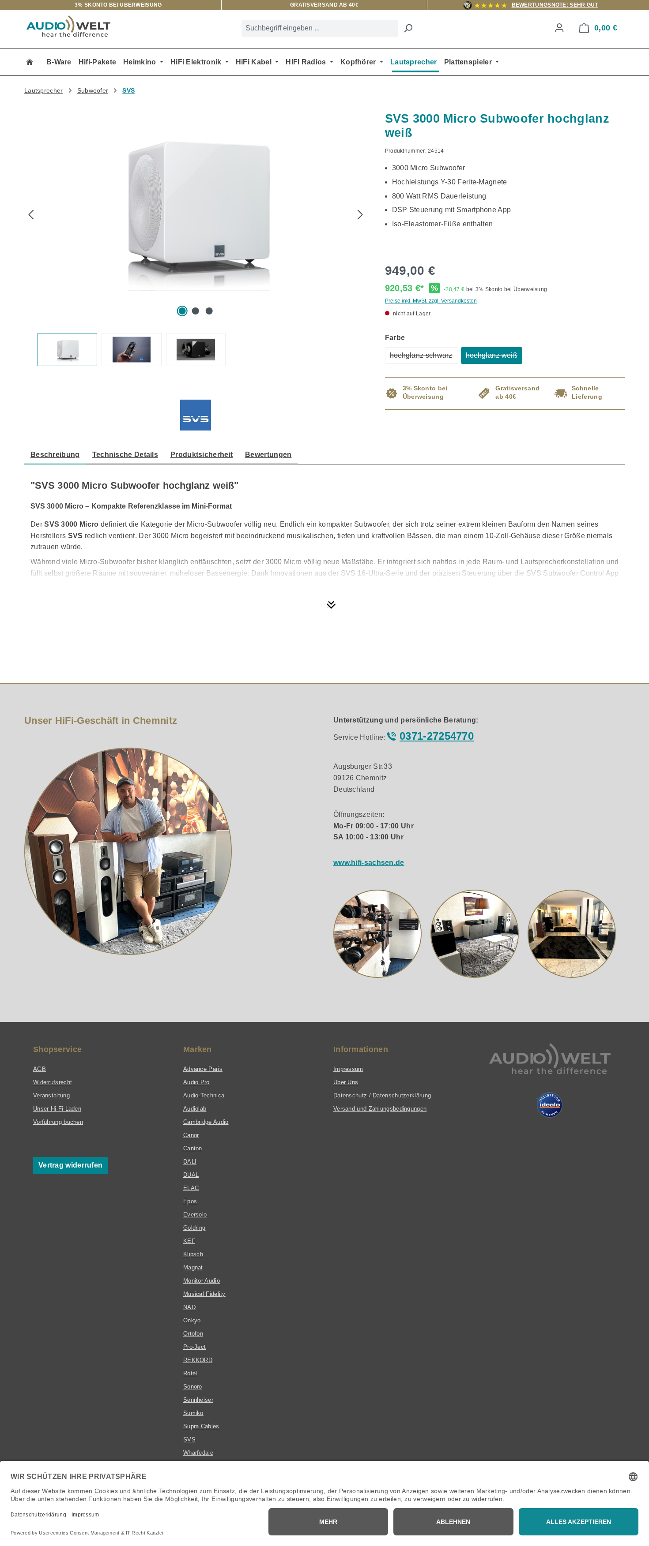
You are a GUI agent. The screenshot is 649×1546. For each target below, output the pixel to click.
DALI (189, 1161)
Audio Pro (196, 1082)
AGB (39, 1069)
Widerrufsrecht (52, 1082)
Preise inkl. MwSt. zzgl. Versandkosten (431, 301)
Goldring (194, 1227)
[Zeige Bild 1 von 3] (182, 310)
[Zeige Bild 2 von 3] (195, 310)
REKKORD (197, 1360)
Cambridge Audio (206, 1122)
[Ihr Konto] (559, 28)
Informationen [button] (360, 1049)
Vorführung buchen (58, 1122)
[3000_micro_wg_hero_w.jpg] (195, 206)
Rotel (190, 1373)
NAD (189, 1307)
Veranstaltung (51, 1095)
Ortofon (193, 1333)
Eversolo (195, 1214)
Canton (192, 1148)
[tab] (55, 455)
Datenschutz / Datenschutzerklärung (382, 1095)
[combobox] (319, 28)
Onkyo (192, 1320)
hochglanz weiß (494, 358)
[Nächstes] (360, 215)
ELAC (191, 1188)
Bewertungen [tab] (268, 454)
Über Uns (345, 1082)
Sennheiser (198, 1399)
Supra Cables (201, 1426)
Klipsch (193, 1254)
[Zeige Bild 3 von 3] (208, 310)
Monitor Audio (201, 1280)
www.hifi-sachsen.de (368, 862)
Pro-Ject (194, 1347)
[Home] (29, 62)
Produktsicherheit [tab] (201, 454)
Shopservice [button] (57, 1049)
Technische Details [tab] (125, 454)
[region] (195, 239)
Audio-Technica (203, 1095)
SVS (189, 1439)
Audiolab (194, 1108)
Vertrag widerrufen (70, 1165)
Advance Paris (203, 1069)
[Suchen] (408, 28)
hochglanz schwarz (423, 358)
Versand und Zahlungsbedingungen (379, 1108)
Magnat (193, 1267)
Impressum (348, 1069)
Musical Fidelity (204, 1294)
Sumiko (193, 1413)
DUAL (191, 1175)
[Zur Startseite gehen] (68, 26)
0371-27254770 (437, 736)
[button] (377, 934)
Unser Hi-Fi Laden (57, 1108)
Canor (191, 1135)
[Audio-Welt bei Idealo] (549, 1105)
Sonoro (192, 1386)
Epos (190, 1201)
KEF (189, 1241)
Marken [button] (197, 1049)
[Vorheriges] (31, 215)
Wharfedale (198, 1452)
